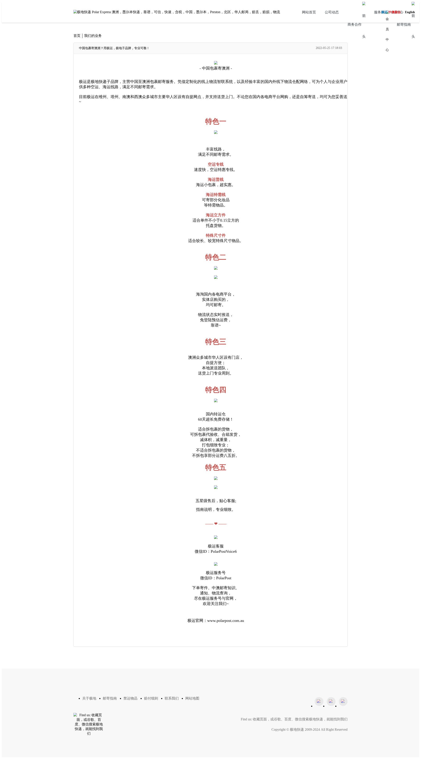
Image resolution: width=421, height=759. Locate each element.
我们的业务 (93, 36)
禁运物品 (130, 698)
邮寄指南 (110, 698)
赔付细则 (151, 698)
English (410, 12)
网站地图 (192, 698)
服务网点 (381, 12)
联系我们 (172, 698)
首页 (76, 36)
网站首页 (309, 12)
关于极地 (89, 698)
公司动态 (332, 12)
